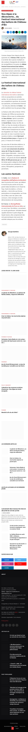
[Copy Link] (22, 32)
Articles (6, 6)
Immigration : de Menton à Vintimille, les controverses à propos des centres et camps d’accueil (18, 701)
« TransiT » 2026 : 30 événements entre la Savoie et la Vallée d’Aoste (18, 665)
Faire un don (22, 726)
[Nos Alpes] (14, 2)
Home (2, 6)
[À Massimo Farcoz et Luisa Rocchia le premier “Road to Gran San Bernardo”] (4, 680)
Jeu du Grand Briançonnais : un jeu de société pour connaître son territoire (13, 365)
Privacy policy (4, 620)
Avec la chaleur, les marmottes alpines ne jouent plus (16, 459)
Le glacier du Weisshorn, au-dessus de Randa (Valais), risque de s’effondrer (13, 293)
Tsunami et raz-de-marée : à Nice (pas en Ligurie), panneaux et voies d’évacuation (18, 546)
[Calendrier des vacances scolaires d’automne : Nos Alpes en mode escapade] (14, 376)
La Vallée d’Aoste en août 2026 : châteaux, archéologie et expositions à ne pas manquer (18, 536)
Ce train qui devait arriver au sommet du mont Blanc (18, 636)
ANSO (16, 612)
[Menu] (2, 2)
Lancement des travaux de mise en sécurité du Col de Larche (13, 510)
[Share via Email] (16, 32)
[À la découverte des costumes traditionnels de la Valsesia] (4, 656)
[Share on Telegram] (25, 32)
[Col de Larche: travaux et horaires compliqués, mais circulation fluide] (4, 528)
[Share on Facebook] (8, 32)
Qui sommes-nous (8, 726)
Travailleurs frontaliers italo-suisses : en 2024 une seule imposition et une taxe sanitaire (17, 711)
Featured (4, 224)
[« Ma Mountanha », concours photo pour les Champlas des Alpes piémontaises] (4, 647)
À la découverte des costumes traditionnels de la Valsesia (17, 656)
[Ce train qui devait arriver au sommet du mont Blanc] (4, 637)
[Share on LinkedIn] (13, 32)
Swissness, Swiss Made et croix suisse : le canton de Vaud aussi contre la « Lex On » (13, 340)
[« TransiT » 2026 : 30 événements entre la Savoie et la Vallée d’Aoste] (4, 666)
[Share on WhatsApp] (19, 32)
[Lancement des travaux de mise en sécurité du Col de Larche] (14, 500)
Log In (17, 728)
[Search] (26, 2)
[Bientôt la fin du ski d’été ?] (14, 401)
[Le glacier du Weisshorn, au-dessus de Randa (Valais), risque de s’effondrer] (14, 281)
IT (12, 728)
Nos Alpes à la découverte (7, 10)
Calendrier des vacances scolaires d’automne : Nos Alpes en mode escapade (11, 389)
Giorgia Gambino (8, 28)
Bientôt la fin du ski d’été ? (9, 412)
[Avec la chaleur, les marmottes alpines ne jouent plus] (14, 305)
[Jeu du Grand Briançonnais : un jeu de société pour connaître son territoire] (14, 353)
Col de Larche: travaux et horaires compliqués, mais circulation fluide (18, 527)
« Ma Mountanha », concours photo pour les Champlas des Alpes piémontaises (17, 647)
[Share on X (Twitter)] (11, 32)
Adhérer (16, 726)
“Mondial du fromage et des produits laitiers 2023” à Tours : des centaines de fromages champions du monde (18, 691)
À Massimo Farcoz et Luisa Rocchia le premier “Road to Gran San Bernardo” (18, 679)
